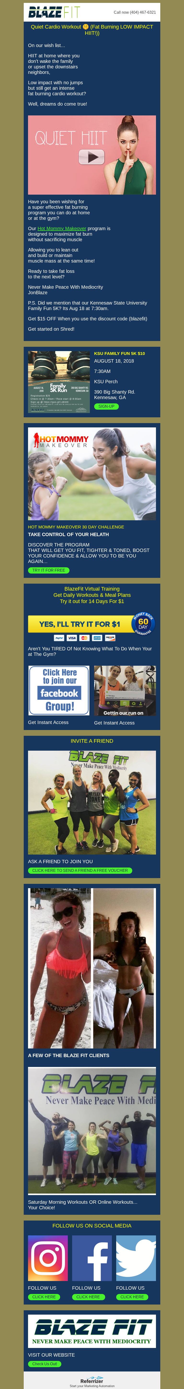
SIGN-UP (106, 406)
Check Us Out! (44, 1364)
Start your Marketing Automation (92, 1386)
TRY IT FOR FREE (48, 570)
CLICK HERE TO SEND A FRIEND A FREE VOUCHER (80, 870)
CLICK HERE (44, 1297)
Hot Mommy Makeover (62, 228)
